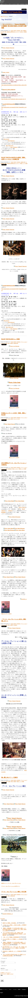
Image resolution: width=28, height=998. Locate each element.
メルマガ (13, 4)
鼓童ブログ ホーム (4, 16)
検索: (2, 975)
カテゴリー (3, 968)
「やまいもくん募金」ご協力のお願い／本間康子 (15, 925)
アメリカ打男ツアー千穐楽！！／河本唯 (12, 939)
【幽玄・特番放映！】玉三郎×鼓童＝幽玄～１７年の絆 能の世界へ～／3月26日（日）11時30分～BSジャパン (14, 943)
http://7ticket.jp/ (13, 147)
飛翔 (5, 31)
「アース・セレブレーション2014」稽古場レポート (13, 620)
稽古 (9, 343)
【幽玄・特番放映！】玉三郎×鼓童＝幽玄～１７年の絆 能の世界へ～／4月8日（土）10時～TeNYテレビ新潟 (15, 929)
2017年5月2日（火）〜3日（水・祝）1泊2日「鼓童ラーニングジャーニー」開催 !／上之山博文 (15, 947)
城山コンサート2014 (14, 407)
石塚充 (9, 781)
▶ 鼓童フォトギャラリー (6, 972)
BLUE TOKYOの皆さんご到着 (10, 339)
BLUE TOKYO (14, 30)
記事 (3, 31)
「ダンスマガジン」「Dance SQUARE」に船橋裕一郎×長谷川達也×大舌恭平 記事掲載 (14, 26)
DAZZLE (18, 30)
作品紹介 (15, 625)
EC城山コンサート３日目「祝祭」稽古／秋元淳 (13, 414)
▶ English (3, 918)
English (26, 4)
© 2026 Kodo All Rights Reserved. (21, 995)
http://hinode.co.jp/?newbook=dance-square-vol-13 (13, 99)
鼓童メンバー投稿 (23, 163)
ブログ (10, 4)
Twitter (18, 4)
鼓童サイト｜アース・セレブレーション (11, 883)
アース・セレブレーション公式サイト (10, 886)
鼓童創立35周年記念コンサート (13, 31)
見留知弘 (9, 468)
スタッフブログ (17, 419)
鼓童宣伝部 (16, 343)
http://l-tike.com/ (9, 145)
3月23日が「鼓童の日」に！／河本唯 (12, 951)
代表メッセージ (15, 468)
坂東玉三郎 (23, 162)
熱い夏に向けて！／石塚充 (9, 777)
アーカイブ (3, 961)
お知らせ (21, 31)
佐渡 (6, 343)
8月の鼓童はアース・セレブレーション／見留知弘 (14, 464)
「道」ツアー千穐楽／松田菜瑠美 (11, 937)
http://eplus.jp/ (11, 140)
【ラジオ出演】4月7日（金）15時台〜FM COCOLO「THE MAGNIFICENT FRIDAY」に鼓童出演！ (14, 934)
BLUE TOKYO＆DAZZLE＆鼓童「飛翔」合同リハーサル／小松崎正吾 (13, 158)
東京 (22, 30)
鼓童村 (11, 343)
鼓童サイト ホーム (4, 4)
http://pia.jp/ (6, 139)
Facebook (22, 4)
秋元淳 (9, 419)
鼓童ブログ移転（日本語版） (10, 923)
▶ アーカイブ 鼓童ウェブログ (7, 974)
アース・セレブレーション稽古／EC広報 (13, 892)
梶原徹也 (3, 512)
